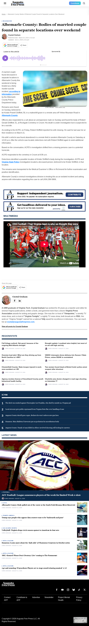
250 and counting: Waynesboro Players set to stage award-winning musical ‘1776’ (34, 568)
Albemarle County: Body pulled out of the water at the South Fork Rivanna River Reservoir (38, 505)
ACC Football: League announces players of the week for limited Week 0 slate (41, 495)
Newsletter (49, 597)
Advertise (36, 597)
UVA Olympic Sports (10, 528)
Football (6, 492)
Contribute (75, 3)
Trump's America (8, 515)
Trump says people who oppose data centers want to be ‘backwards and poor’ (33, 518)
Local (5, 502)
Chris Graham (9, 348)
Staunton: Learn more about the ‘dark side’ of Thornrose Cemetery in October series (36, 543)
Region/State (7, 21)
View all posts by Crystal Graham (15, 326)
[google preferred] (11, 45)
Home (4, 14)
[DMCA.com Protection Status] (80, 620)
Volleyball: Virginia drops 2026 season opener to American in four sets (30, 530)
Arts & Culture (8, 540)
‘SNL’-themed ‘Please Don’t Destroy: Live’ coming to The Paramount (29, 555)
